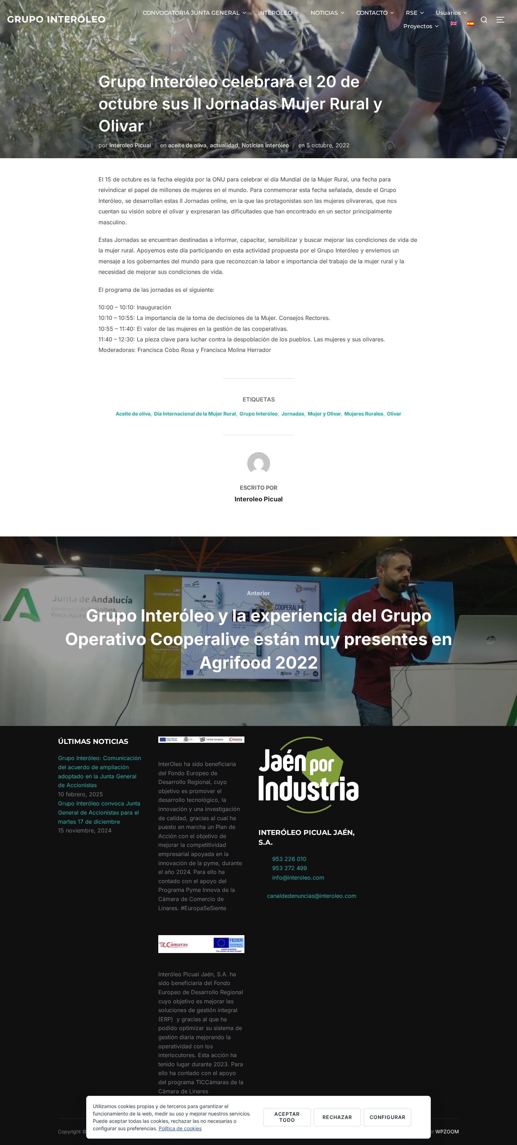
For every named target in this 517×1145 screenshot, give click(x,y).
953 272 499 (288, 867)
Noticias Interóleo (265, 145)
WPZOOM (447, 1131)
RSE (411, 12)
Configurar (388, 1117)
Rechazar (337, 1117)
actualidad (224, 145)
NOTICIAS (324, 12)
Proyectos (417, 26)
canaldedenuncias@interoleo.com (311, 895)
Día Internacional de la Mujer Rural (195, 414)
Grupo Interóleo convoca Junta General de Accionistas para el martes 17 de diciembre (99, 812)
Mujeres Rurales (363, 414)
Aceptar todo (287, 1117)
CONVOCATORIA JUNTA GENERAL (191, 12)
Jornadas (292, 414)
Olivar (394, 414)
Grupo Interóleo (56, 19)
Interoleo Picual (130, 145)
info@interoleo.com (297, 877)
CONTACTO (372, 12)
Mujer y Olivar (324, 414)
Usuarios (448, 12)
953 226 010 (289, 858)
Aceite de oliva (133, 414)
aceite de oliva (187, 145)
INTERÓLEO (275, 12)
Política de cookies (180, 1128)
